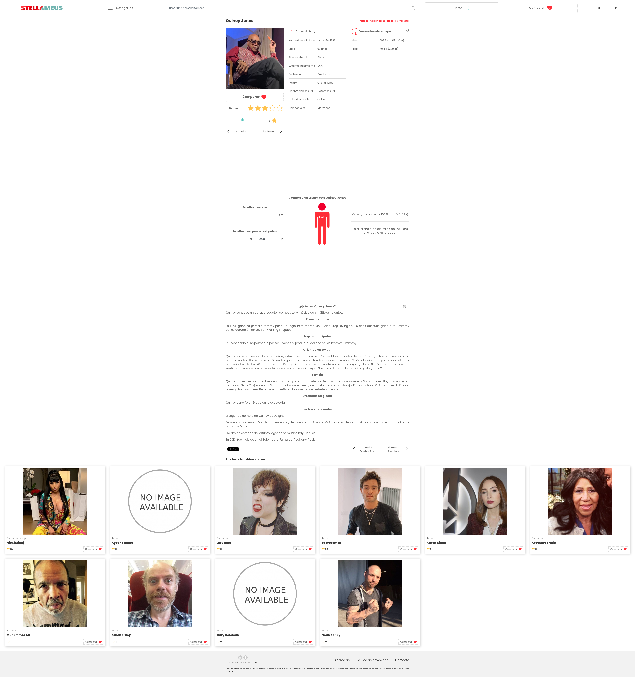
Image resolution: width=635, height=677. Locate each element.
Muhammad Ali (18, 635)
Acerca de (342, 660)
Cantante (222, 538)
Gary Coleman (228, 635)
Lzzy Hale (224, 543)
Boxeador (12, 630)
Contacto (402, 660)
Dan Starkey (121, 635)
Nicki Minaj (15, 543)
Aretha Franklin (544, 543)
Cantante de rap (16, 538)
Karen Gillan (436, 543)
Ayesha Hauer (122, 543)
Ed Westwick (331, 543)
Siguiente (268, 131)
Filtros (458, 8)
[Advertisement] (255, 163)
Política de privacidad (372, 660)
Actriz (115, 538)
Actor (325, 538)
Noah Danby (331, 635)
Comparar (539, 8)
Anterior (241, 131)
